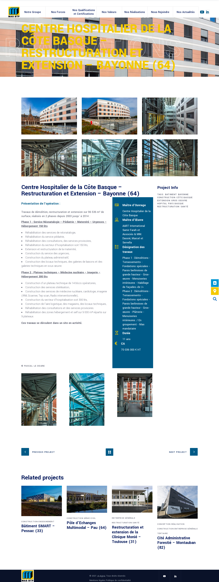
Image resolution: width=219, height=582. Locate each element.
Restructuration (122, 523)
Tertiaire (162, 533)
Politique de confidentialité (118, 580)
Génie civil (90, 518)
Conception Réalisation (171, 524)
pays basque (176, 203)
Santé (136, 523)
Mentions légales (97, 580)
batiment (171, 194)
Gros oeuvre (179, 200)
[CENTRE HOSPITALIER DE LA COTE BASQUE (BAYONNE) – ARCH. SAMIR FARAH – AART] (170, 116)
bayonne (183, 194)
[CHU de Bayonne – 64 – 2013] (49, 116)
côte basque (185, 197)
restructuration (168, 207)
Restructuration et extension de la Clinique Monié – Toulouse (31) (127, 534)
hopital (162, 203)
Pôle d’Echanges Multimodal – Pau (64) (87, 525)
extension (163, 200)
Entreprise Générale (123, 518)
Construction (29, 521)
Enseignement (46, 521)
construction (166, 197)
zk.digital (101, 576)
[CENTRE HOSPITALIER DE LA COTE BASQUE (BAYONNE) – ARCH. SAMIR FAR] (49, 157)
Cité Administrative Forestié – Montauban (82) (176, 542)
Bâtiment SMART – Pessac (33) (38, 528)
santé (184, 207)
